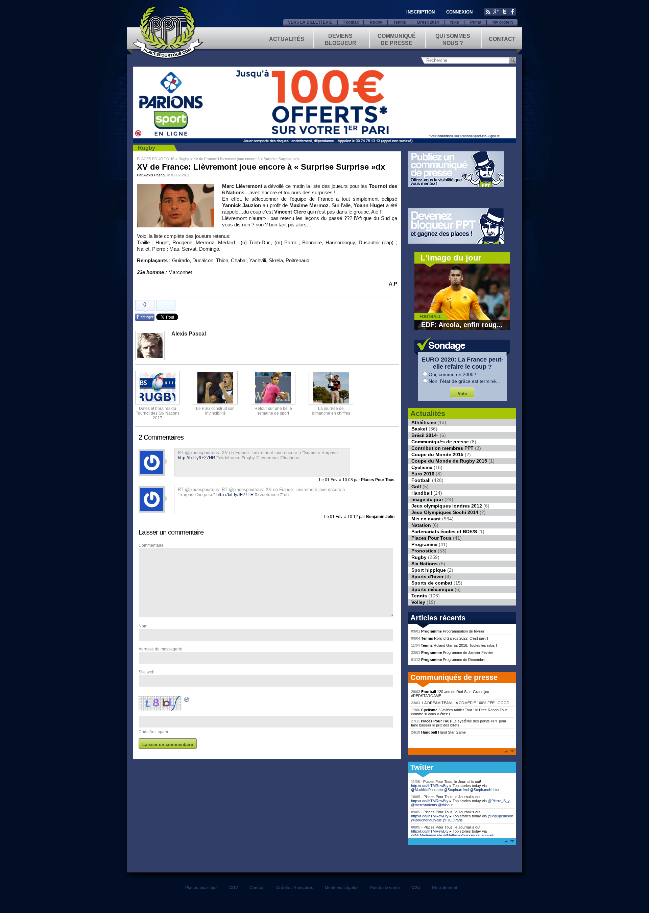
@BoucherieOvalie (426, 820)
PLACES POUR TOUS (155, 159)
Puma (475, 22)
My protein (502, 22)
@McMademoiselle (426, 835)
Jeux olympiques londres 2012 (446, 506)
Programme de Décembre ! (449, 660)
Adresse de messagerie (160, 649)
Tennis (399, 22)
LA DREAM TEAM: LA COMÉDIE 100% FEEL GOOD (460, 703)
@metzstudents (424, 805)
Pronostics (423, 550)
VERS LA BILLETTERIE (310, 22)
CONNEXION (459, 12)
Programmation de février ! (448, 631)
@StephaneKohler (485, 790)
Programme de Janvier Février (452, 652)
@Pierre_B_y (499, 801)
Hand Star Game (438, 732)
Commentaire (151, 545)
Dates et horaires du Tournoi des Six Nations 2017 (157, 413)
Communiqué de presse (397, 39)
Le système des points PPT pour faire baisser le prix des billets (458, 723)
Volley (418, 602)
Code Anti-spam (153, 732)
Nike (454, 22)
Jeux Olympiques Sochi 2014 (444, 512)
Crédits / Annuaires (294, 887)
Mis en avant (426, 518)
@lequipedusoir (500, 816)
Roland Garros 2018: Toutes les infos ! (454, 645)
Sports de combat (431, 583)
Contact (502, 39)
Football (351, 22)
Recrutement (444, 887)
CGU (415, 887)
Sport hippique (428, 570)
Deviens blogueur (340, 39)
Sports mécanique (432, 589)
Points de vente (385, 887)
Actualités (286, 39)
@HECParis (453, 820)
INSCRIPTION (420, 12)
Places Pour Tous (431, 538)
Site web (146, 672)
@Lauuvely (485, 835)
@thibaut (445, 805)
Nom (143, 626)
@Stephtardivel (456, 790)
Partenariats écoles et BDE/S (444, 531)
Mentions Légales (342, 887)
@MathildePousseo (427, 790)
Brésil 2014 (428, 22)
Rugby (376, 22)
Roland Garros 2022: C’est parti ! (449, 638)
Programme (424, 544)
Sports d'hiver (427, 576)
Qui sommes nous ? (452, 39)
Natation (421, 525)
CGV (233, 887)
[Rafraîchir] (187, 700)
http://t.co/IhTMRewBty (430, 786)
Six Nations (424, 563)
